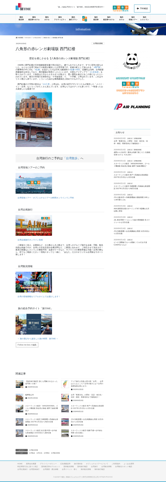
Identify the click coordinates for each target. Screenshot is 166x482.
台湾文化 (39, 453)
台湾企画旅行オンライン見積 (30, 240)
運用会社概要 (31, 464)
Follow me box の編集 (27, 345)
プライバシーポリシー (48, 464)
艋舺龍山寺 (29, 395)
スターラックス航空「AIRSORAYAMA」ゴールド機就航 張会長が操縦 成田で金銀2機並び (41, 408)
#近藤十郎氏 (75, 70)
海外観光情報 (86, 469)
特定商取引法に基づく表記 (27, 466)
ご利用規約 (116, 464)
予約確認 (144, 8)
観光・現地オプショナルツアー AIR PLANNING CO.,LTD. (80, 477)
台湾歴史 (47, 453)
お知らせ (129, 138)
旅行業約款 (78, 464)
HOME (19, 464)
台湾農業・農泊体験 (50, 469)
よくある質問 (129, 464)
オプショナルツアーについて (97, 464)
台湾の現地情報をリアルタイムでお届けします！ (38, 296)
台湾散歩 (32, 453)
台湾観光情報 (98, 43)
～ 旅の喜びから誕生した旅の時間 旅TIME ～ (37, 339)
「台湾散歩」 (71, 158)
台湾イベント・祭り (69, 469)
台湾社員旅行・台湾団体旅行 (28, 469)
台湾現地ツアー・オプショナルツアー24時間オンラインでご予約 (45, 198)
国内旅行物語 (82, 466)
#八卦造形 (94, 72)
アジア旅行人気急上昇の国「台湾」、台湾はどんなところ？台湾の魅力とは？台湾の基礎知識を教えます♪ (87, 383)
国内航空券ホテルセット (50, 466)
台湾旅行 (94, 466)
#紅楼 (37, 70)
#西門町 (97, 67)
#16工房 (46, 84)
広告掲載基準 (65, 464)
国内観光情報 (137, 149)
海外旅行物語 (99, 469)
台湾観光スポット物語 (123, 466)
